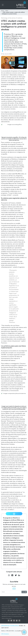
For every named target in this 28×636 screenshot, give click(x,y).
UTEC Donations (5, 634)
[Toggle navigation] (3, 4)
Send (23, 592)
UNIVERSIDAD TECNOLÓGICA (10, 625)
